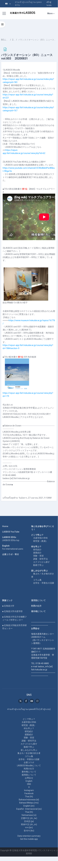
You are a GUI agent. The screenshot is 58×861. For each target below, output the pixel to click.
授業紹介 (37, 553)
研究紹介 (37, 549)
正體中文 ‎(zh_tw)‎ (29, 818)
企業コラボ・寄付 (10, 554)
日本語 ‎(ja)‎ (29, 821)
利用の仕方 (36, 606)
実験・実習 (38, 556)
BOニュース (5, 40)
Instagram (29, 790)
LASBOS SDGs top (10, 540)
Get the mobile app (29, 839)
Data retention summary (29, 836)
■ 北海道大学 (8, 606)
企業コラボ (29, 762)
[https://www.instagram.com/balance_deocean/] (37, 701)
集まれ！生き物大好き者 (29, 753)
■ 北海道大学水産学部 (12, 611)
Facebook (29, 793)
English (29, 781)
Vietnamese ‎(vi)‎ (29, 815)
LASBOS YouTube (10, 532)
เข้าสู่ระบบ (48, 3)
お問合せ (29, 778)
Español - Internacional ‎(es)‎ (29, 809)
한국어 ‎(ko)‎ (29, 830)
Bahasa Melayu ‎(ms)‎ (29, 803)
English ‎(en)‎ (28, 806)
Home (5, 526)
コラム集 (37, 580)
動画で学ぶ (38, 565)
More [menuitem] (50, 13)
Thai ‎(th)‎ (29, 796)
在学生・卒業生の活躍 (43, 583)
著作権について (38, 611)
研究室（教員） (40, 541)
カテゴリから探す (41, 562)
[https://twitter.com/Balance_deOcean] (20, 701)
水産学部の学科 (40, 538)
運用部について (38, 600)
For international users (12, 549)
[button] (8, 4)
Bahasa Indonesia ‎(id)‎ (29, 799)
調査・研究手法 (40, 559)
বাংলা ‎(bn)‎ (29, 827)
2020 (13, 40)
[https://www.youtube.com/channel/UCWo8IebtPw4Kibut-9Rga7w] (32, 701)
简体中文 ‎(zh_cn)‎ (29, 824)
